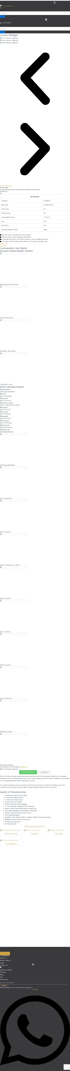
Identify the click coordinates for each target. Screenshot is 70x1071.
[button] (28, 3)
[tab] (28, 772)
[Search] (2, 16)
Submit (4, 985)
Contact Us (23, 767)
